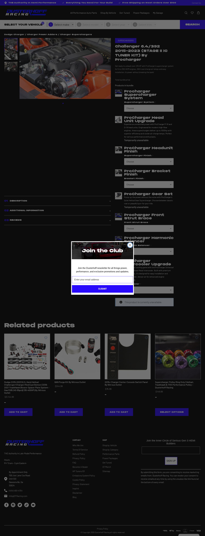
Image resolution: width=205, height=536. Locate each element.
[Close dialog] (130, 245)
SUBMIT (102, 289)
